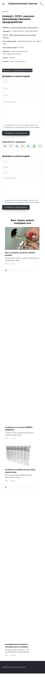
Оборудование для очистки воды (24, 27)
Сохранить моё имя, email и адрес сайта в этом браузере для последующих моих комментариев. (22, 126)
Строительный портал (22, 3)
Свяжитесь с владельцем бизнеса (17, 70)
